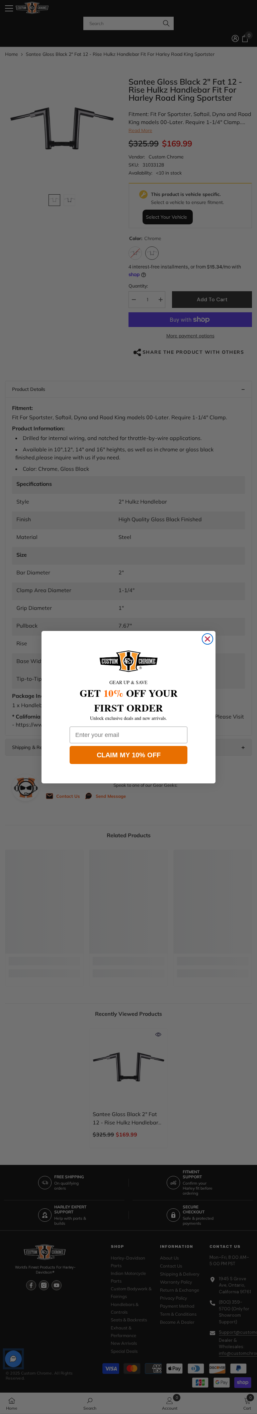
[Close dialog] (207, 639)
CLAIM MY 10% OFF (129, 755)
